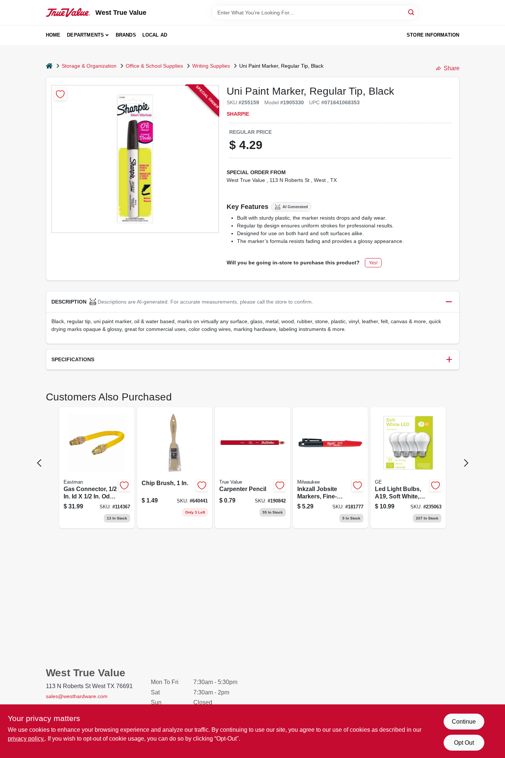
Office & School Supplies (154, 66)
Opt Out (464, 743)
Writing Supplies (211, 66)
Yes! (373, 262)
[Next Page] (466, 463)
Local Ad (154, 35)
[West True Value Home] (68, 12)
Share (452, 68)
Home (53, 35)
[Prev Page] (39, 463)
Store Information (433, 35)
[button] (252, 301)
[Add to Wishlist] (60, 94)
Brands (126, 35)
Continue (464, 721)
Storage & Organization (89, 66)
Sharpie (238, 114)
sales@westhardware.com (77, 696)
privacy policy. (26, 738)
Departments (85, 35)
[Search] (411, 12)
